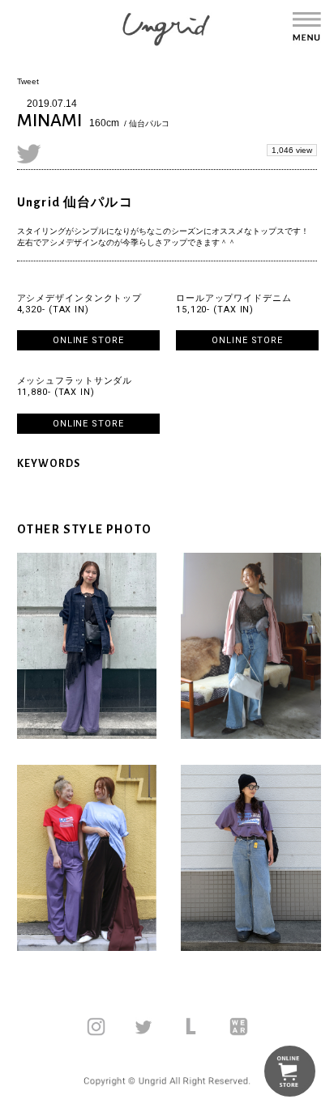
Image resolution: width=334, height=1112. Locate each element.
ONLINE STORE (88, 340)
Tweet (28, 81)
